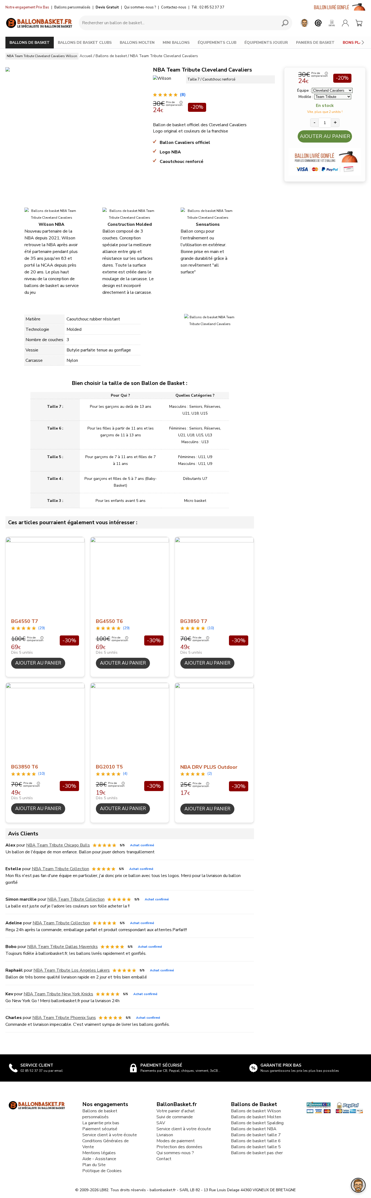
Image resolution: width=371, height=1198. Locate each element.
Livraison (164, 1135)
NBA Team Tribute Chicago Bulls (58, 845)
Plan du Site (94, 1165)
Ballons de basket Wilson (256, 1111)
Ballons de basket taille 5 (256, 1147)
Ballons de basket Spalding (257, 1123)
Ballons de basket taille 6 (256, 1141)
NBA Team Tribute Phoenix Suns (64, 1018)
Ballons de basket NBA (253, 1129)
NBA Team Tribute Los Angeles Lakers (71, 970)
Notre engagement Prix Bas (27, 7)
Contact (163, 1159)
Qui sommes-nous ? (140, 7)
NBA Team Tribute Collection (60, 869)
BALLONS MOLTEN (137, 42)
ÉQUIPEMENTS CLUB (217, 42)
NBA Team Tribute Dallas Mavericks (62, 947)
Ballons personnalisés (72, 7)
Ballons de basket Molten (256, 1117)
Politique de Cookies (102, 1171)
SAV (160, 1123)
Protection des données (179, 1147)
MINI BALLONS (176, 42)
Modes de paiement (175, 1141)
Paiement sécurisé (99, 1129)
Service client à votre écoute (109, 1135)
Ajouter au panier (325, 136)
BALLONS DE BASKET (30, 42)
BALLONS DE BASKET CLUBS (85, 42)
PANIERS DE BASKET (315, 42)
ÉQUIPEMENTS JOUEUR (266, 42)
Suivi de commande (174, 1117)
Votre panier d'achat (175, 1111)
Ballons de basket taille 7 (256, 1135)
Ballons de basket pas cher (257, 1153)
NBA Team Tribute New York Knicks (58, 994)
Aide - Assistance (99, 1159)
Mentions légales (99, 1153)
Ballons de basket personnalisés (99, 1114)
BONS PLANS (355, 42)
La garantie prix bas (100, 1123)
